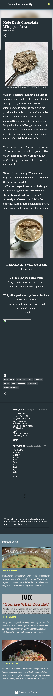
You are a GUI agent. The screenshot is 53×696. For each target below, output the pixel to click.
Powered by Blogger (28, 692)
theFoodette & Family (20, 4)
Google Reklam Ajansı (23, 426)
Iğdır (15, 462)
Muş (15, 464)
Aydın (15, 469)
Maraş (16, 457)
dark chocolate (24, 379)
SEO (15, 431)
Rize (15, 459)
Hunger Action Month (11, 663)
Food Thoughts (9, 617)
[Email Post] (5, 376)
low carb (32, 383)
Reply (15, 440)
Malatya (17, 452)
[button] (5, 36)
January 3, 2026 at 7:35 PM (36, 410)
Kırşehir (16, 454)
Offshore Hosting (21, 433)
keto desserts (18, 383)
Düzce (15, 472)
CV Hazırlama (19, 421)
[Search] (49, 4)
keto (6, 383)
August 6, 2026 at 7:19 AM (36, 446)
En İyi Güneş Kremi (21, 418)
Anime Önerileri (20, 423)
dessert (38, 379)
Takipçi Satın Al (20, 416)
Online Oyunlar (20, 435)
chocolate (9, 379)
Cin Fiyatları (18, 428)
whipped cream (11, 387)
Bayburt (16, 467)
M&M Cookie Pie (9, 570)
